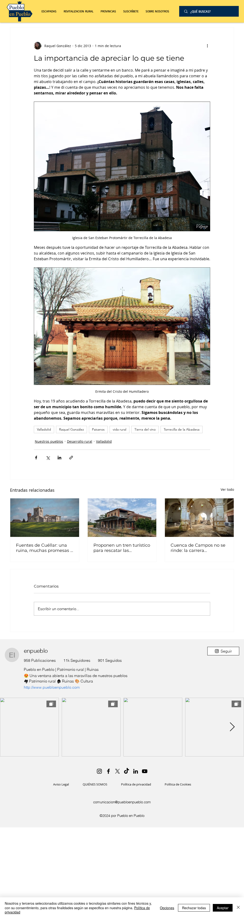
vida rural (119, 429)
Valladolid (44, 429)
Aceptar (223, 907)
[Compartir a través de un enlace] (71, 457)
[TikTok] (126, 771)
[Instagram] (99, 771)
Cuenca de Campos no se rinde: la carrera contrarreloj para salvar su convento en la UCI (198, 548)
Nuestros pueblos (49, 441)
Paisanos (98, 429)
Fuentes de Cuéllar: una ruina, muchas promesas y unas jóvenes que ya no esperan (44, 548)
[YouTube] (144, 771)
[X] (117, 771)
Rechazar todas (194, 907)
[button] (78, 11)
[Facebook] (108, 771)
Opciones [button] (167, 907)
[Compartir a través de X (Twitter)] (48, 457)
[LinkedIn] (135, 771)
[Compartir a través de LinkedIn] (59, 457)
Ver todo (227, 489)
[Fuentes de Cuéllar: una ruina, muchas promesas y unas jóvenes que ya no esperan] (44, 517)
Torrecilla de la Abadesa (181, 429)
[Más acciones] (207, 46)
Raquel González (71, 429)
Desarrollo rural (79, 441)
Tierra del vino (145, 429)
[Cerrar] (238, 907)
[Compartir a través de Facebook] (36, 457)
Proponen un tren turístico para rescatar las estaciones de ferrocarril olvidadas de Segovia (121, 548)
